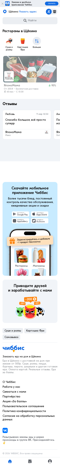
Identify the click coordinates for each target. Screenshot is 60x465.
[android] (20, 214)
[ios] (39, 214)
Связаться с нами (14, 391)
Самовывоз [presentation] (11, 337)
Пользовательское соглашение (23, 406)
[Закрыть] (2, 3)
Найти (32, 20)
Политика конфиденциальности (24, 411)
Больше (37, 47)
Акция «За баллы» (15, 401)
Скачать (51, 4)
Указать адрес (28, 11)
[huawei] (20, 220)
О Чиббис (9, 382)
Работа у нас (11, 387)
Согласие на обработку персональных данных (29, 417)
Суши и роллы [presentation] (12, 330)
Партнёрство (11, 396)
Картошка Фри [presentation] (35, 330)
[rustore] (39, 220)
